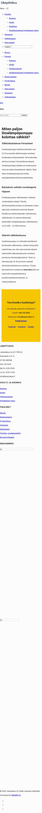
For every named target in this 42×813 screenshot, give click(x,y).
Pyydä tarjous (9, 81)
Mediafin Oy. (16, 795)
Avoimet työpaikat (7, 437)
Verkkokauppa (10, 97)
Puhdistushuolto (15, 69)
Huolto (11, 65)
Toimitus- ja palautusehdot (10, 433)
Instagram (22, 327)
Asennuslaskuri (10, 77)
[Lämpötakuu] (9, 4)
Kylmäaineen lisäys (7, 401)
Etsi (1, 103)
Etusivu (7, 52)
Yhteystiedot (9, 89)
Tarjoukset (8, 93)
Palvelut (7, 57)
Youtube (31, 327)
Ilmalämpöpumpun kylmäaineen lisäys (24, 73)
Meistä (7, 85)
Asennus (12, 61)
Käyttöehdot (5, 429)
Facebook (12, 327)
